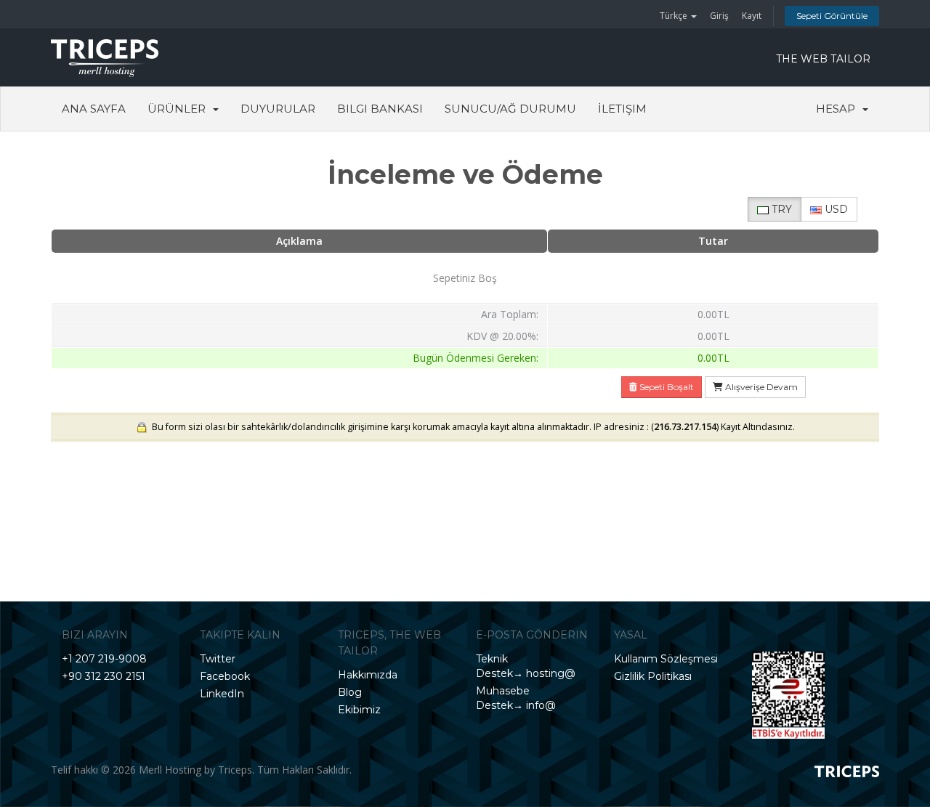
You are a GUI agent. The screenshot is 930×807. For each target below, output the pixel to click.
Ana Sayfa (94, 108)
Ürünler (179, 108)
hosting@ (549, 673)
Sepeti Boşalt (665, 386)
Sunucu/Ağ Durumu (510, 108)
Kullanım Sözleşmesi (666, 658)
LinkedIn (222, 693)
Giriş (719, 15)
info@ (539, 705)
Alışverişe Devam (760, 386)
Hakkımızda (367, 674)
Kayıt (751, 15)
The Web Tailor (823, 58)
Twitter (217, 658)
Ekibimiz (359, 709)
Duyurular (277, 108)
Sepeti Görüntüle (832, 15)
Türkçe (675, 15)
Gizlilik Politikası (653, 676)
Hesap (838, 108)
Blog (350, 692)
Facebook (225, 676)
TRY (780, 209)
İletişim (622, 108)
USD (835, 209)
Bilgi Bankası (380, 108)
